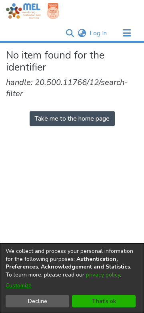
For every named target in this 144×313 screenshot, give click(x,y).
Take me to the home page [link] (72, 118)
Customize (19, 285)
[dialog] (72, 278)
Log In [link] (99, 33)
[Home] (23, 11)
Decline (37, 301)
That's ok (104, 301)
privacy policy (103, 275)
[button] (70, 33)
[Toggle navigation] (127, 33)
